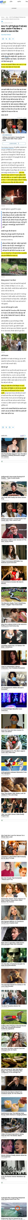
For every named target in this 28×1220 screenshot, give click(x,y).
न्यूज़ (7, 17)
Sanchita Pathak (6, 35)
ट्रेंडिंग (11, 1)
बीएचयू (6, 56)
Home (2, 17)
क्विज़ (27, 1)
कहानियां (19, 1)
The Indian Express (7, 147)
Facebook (3, 205)
